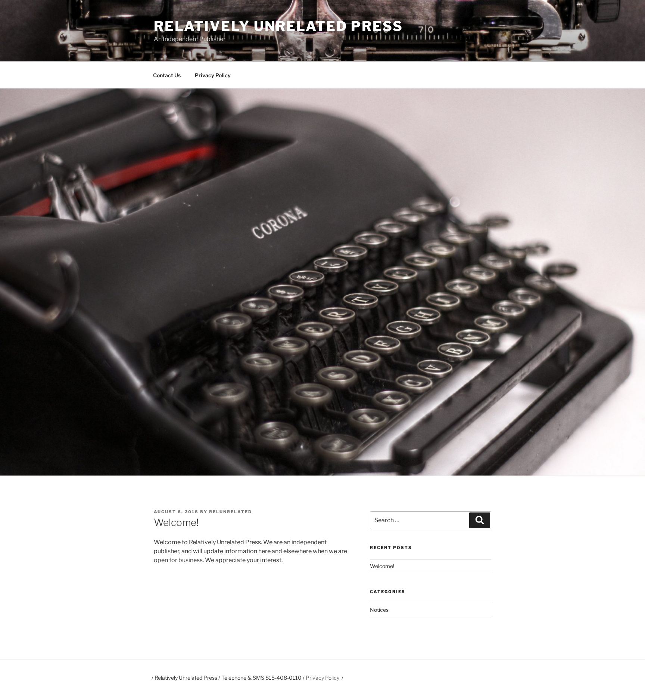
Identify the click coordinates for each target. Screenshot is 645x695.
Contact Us (167, 75)
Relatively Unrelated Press (278, 26)
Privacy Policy (213, 75)
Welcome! (382, 566)
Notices (379, 610)
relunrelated (230, 511)
